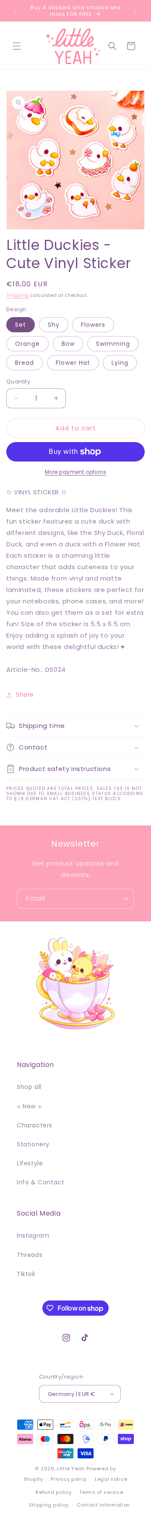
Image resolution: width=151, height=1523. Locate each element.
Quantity (18, 381)
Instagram (33, 1235)
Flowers (93, 324)
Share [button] (25, 694)
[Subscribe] (124, 899)
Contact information (103, 1504)
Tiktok (26, 1274)
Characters (34, 1125)
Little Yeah (71, 1468)
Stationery (33, 1144)
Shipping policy (49, 1504)
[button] (17, 46)
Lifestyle (30, 1163)
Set (20, 324)
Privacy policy (69, 1479)
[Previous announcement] (15, 11)
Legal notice (111, 1479)
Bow (68, 343)
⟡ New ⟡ (29, 1106)
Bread (24, 362)
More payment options (76, 471)
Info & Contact (40, 1182)
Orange (27, 343)
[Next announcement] (135, 11)
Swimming (113, 343)
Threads (29, 1255)
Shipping (17, 295)
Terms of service (101, 1492)
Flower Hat (73, 362)
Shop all (29, 1087)
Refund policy (53, 1492)
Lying (120, 362)
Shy (54, 324)
